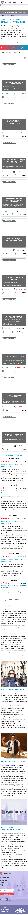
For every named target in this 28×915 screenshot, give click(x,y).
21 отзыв (23, 406)
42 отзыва (23, 289)
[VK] (19, 889)
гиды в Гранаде (10, 765)
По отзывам (7, 54)
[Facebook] (17, 885)
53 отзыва (23, 93)
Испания (7, 15)
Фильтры (15, 47)
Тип (2, 47)
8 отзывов (23, 172)
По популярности (6, 52)
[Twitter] (21, 885)
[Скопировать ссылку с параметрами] (25, 58)
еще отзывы (14, 599)
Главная (3, 15)
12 (18, 214)
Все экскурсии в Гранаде (14, 42)
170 (24, 253)
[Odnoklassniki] (25, 885)
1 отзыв (24, 367)
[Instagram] (23, 889)
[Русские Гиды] (8, 2)
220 (24, 449)
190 (24, 97)
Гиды (24, 47)
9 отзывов (23, 250)
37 (18, 332)
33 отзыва (23, 132)
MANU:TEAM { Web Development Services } (20, 911)
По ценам (16, 52)
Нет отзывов (22, 211)
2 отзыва (23, 446)
